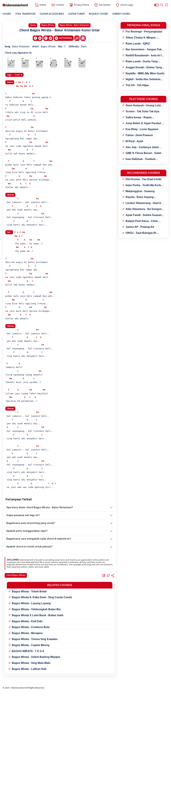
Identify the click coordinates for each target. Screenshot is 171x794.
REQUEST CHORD (98, 14)
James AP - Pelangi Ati (140, 226)
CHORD (7, 14)
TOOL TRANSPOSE (25, 14)
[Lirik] (77, 38)
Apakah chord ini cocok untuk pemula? (29, 546)
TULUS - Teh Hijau (137, 85)
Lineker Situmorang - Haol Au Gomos (144, 203)
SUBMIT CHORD (121, 14)
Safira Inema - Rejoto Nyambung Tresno (139, 117)
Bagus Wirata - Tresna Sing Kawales (35, 639)
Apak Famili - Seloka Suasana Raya (144, 215)
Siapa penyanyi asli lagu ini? (23, 515)
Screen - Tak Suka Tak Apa (142, 111)
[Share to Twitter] (108, 575)
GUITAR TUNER (76, 14)
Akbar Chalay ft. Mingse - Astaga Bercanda (141, 37)
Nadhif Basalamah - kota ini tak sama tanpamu (145, 55)
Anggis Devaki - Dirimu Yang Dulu (144, 67)
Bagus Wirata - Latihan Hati (29, 669)
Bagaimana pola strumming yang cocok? (30, 523)
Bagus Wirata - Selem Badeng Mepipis (36, 657)
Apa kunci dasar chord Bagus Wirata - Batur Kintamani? (39, 507)
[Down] (38, 38)
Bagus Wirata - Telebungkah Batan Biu (36, 609)
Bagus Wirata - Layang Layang (31, 603)
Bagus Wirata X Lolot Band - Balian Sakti (37, 615)
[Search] (162, 4)
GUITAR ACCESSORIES (52, 14)
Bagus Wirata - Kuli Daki (27, 621)
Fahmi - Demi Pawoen (139, 135)
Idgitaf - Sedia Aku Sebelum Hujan (143, 79)
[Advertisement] (85, 790)
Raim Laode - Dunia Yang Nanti (142, 61)
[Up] (48, 38)
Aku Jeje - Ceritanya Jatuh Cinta (142, 147)
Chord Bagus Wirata (15, 575)
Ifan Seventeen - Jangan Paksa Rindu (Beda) (145, 49)
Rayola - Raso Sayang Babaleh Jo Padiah (140, 197)
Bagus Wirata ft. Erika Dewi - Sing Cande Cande (42, 597)
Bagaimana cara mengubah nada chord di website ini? (38, 538)
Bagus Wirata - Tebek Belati (29, 591)
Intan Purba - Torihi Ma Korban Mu (145, 185)
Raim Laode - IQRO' (138, 43)
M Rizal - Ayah (134, 141)
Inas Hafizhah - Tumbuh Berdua (140, 159)
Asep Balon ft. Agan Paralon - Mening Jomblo (144, 123)
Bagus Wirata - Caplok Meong (30, 645)
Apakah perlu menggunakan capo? (27, 530)
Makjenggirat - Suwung (140, 191)
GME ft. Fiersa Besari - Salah (143, 153)
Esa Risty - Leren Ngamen (142, 129)
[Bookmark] (83, 38)
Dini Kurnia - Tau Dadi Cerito (143, 179)
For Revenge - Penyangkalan (144, 31)
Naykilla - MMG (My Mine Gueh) (145, 73)
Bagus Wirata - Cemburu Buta (31, 627)
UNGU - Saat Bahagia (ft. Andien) (141, 233)
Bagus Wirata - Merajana (27, 633)
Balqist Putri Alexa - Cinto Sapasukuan (142, 221)
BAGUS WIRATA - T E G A (28, 651)
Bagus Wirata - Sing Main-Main (31, 663)
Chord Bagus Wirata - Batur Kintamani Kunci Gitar (59, 30)
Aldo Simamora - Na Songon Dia (144, 209)
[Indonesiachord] (15, 5)
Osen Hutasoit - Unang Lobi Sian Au (143, 105)
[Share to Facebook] (104, 575)
